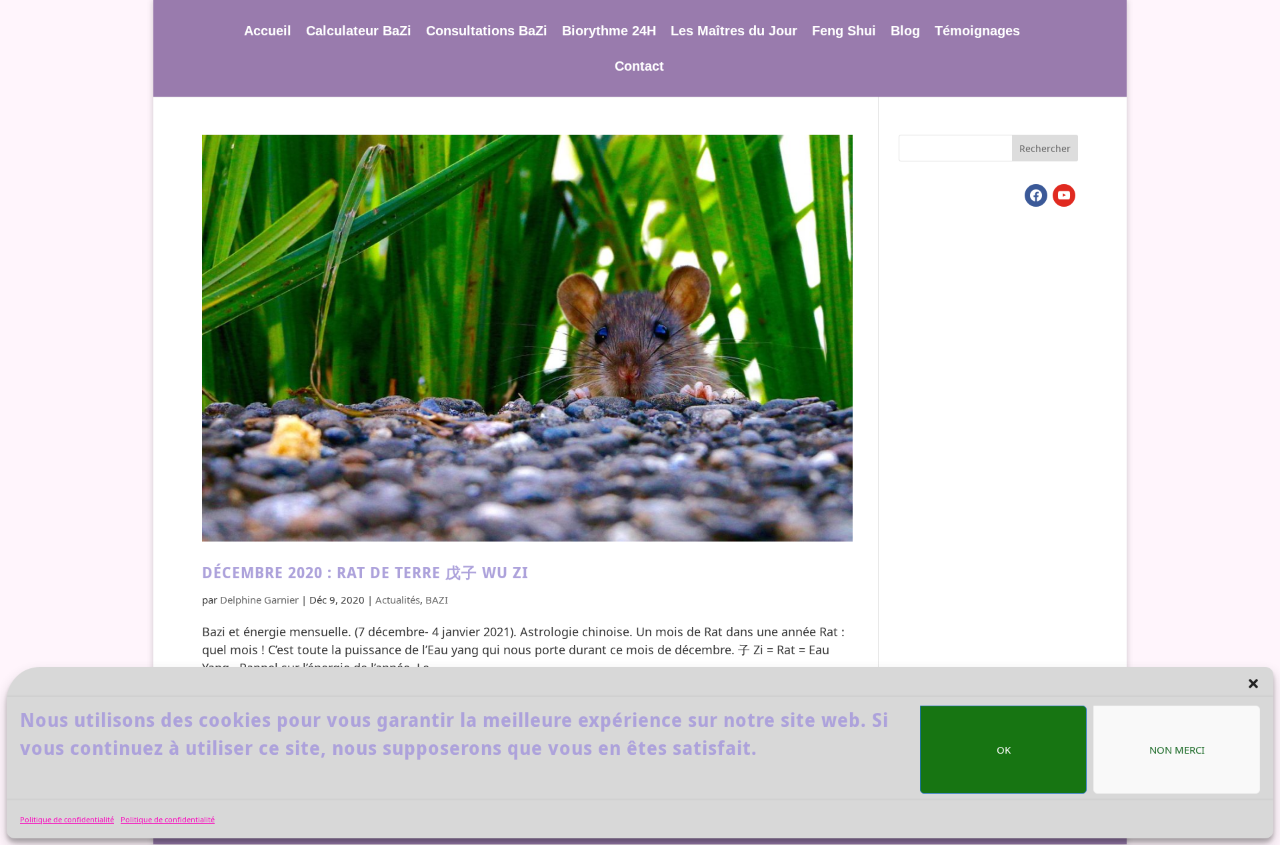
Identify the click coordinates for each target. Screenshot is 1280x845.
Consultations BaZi (486, 32)
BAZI (436, 599)
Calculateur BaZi (358, 32)
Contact (639, 67)
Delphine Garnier (259, 599)
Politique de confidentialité (67, 819)
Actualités (397, 599)
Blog (905, 32)
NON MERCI (1177, 749)
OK (1004, 749)
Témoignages (977, 32)
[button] (1253, 683)
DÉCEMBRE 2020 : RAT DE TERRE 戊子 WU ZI (365, 572)
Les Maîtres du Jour (734, 32)
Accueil (267, 32)
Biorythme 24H (609, 32)
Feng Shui (844, 32)
